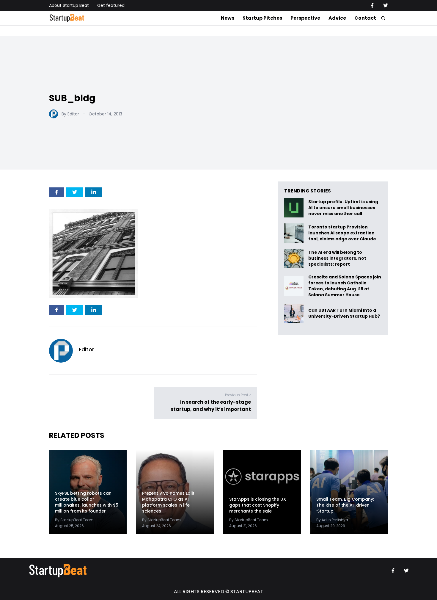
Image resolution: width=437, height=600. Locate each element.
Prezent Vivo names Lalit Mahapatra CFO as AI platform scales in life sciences (168, 502)
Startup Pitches (262, 18)
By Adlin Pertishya (332, 519)
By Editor (70, 114)
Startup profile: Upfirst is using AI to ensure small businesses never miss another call (343, 208)
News (227, 18)
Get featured (111, 5)
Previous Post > (238, 394)
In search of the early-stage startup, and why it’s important (211, 406)
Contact (365, 18)
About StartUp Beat (69, 5)
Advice (337, 18)
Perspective (305, 18)
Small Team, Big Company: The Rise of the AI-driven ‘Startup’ (345, 505)
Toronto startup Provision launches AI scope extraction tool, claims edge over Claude (342, 233)
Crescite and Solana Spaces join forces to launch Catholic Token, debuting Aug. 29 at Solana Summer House (344, 286)
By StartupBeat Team (74, 519)
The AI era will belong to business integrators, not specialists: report (337, 258)
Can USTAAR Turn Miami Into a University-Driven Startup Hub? (344, 313)
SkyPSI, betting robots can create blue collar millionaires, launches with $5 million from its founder (86, 502)
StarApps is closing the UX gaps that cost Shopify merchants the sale (257, 505)
